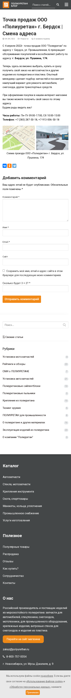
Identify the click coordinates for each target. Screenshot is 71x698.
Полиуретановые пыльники (19, 393)
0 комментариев (41, 39)
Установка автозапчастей (18, 378)
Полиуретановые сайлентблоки (21, 386)
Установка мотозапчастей (18, 356)
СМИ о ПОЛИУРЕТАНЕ (16, 371)
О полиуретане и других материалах (24, 422)
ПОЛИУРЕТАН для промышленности (24, 415)
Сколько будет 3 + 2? (16, 283)
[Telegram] (14, 166)
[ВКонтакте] (5, 166)
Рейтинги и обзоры (14, 364)
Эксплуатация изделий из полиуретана (26, 429)
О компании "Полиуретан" (18, 437)
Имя (6, 227)
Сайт (5, 256)
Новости (24, 39)
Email (6, 242)
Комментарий (11, 197)
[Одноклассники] (9, 166)
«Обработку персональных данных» (29, 687)
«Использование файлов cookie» (44, 681)
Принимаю (33, 692)
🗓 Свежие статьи (13, 337)
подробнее (46, 675)
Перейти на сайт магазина (23, 639)
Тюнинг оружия (12, 408)
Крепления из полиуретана (18, 400)
